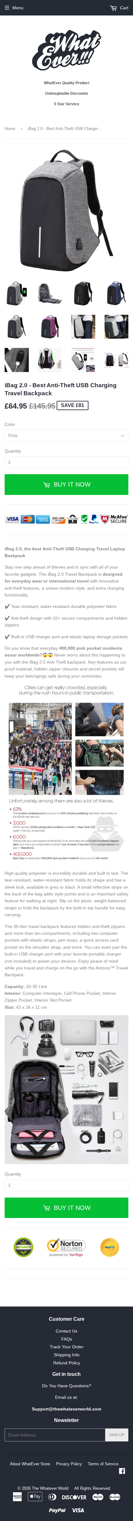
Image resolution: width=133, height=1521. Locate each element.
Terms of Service (103, 1464)
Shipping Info (66, 1354)
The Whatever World (50, 1488)
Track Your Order (67, 1346)
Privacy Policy (69, 1464)
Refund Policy (66, 1362)
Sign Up (116, 1435)
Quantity (13, 450)
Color (10, 424)
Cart (123, 7)
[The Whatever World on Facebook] (122, 1471)
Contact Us (66, 1330)
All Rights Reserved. (92, 1488)
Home (10, 128)
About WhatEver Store (30, 1464)
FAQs (66, 1339)
